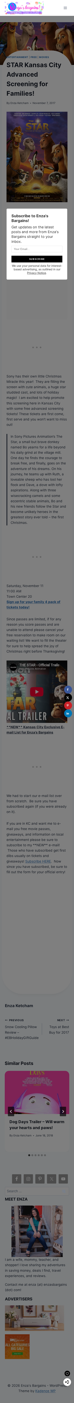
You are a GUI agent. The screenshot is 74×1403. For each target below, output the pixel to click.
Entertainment (17, 57)
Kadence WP (45, 1391)
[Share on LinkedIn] (68, 713)
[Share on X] (68, 698)
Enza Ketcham (19, 103)
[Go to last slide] (11, 1111)
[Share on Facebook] (68, 690)
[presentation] (37, 1092)
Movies (44, 57)
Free (34, 57)
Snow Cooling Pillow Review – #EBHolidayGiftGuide (22, 1029)
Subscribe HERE (38, 861)
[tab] (29, 1155)
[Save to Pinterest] (68, 705)
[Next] (63, 1111)
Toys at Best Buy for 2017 (59, 1026)
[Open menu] (65, 8)
